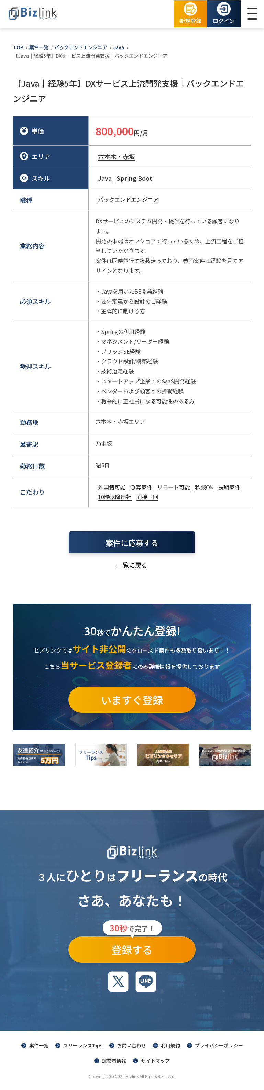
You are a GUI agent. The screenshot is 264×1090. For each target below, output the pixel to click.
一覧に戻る (132, 564)
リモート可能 (173, 487)
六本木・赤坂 (116, 156)
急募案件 (141, 487)
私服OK (204, 487)
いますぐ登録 (132, 699)
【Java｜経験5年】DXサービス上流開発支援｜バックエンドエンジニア (90, 55)
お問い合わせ (131, 1045)
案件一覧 (38, 47)
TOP (18, 47)
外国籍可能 (111, 487)
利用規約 (170, 1045)
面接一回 (147, 497)
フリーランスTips (82, 1045)
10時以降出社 (115, 497)
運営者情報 (114, 1060)
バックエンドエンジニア (80, 47)
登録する (132, 946)
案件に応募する (132, 542)
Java (118, 47)
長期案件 (229, 487)
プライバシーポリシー (219, 1045)
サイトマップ (155, 1060)
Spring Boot (134, 177)
